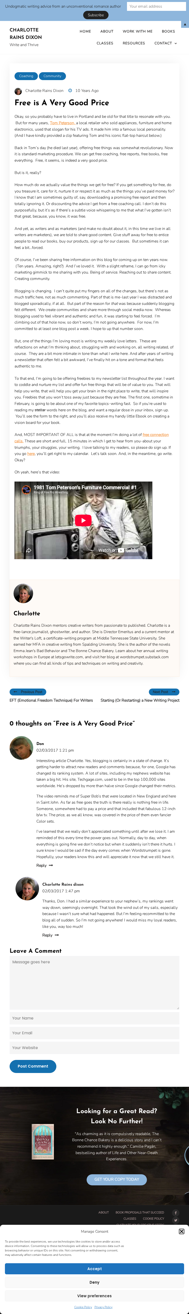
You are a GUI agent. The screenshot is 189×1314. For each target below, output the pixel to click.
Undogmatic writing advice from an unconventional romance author (63, 6)
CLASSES (105, 43)
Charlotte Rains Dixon (26, 34)
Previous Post (31, 692)
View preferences (94, 1295)
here (31, 453)
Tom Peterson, (63, 123)
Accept (94, 1268)
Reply (41, 865)
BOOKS (168, 31)
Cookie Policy (83, 1307)
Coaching (26, 76)
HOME (85, 31)
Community (52, 76)
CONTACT (163, 43)
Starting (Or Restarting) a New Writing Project (140, 700)
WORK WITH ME (138, 31)
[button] (181, 1231)
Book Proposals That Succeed (140, 1212)
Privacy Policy (103, 1307)
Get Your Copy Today (116, 1179)
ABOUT (106, 31)
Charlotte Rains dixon (63, 885)
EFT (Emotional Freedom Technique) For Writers (51, 700)
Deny (94, 1282)
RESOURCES (134, 43)
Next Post (160, 692)
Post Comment (33, 1066)
